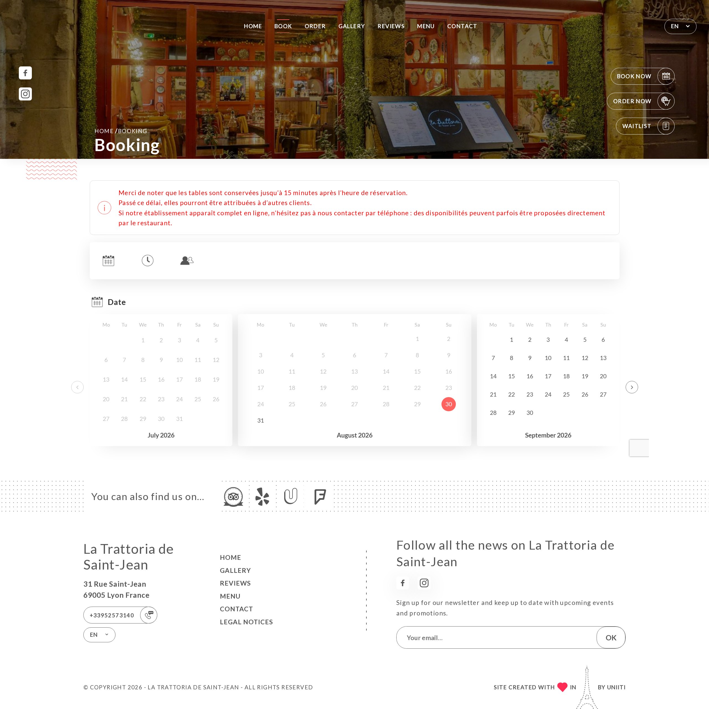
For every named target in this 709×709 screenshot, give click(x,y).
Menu (426, 26)
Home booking (120, 130)
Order (315, 26)
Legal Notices (246, 622)
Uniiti (616, 687)
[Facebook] (25, 72)
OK (611, 637)
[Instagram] (25, 93)
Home (253, 26)
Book (283, 26)
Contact (462, 26)
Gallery (351, 26)
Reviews (391, 26)
